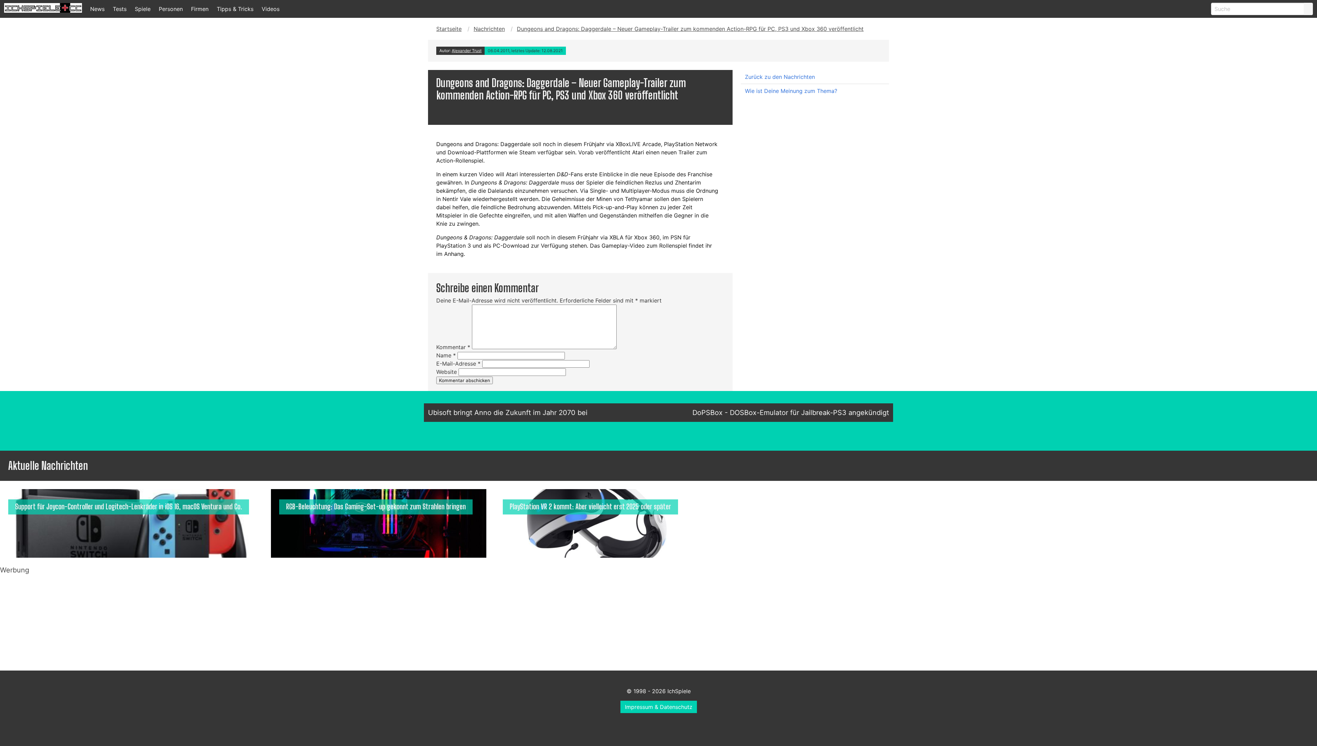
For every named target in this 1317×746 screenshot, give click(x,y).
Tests (120, 8)
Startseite (449, 28)
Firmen (200, 8)
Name (446, 355)
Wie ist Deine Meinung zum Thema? (791, 90)
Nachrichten (489, 28)
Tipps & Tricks (235, 8)
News (97, 8)
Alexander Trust (467, 50)
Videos (271, 8)
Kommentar (453, 347)
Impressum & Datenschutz (658, 706)
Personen (171, 8)
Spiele (143, 8)
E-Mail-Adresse (458, 363)
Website (446, 371)
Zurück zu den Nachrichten (780, 76)
